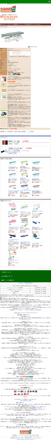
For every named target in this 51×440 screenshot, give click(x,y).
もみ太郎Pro (2, 27)
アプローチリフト (36, 190)
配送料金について (35, 409)
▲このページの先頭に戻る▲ (25, 283)
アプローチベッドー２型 (14, 190)
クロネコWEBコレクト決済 (25, 400)
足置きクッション (36, 227)
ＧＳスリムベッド (12, 166)
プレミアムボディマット (25, 241)
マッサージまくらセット (14, 227)
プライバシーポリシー (37, 437)
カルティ (34, 166)
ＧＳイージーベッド (13, 178)
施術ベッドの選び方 (7, 280)
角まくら (22, 227)
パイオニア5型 (35, 178)
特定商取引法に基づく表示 (15, 437)
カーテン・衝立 (35, 243)
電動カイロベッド (7, 27)
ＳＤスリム (22, 166)
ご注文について (6, 272)
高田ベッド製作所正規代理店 (26, 437)
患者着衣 (10, 257)
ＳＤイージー (23, 177)
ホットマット (23, 211)
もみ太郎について (7, 276)
